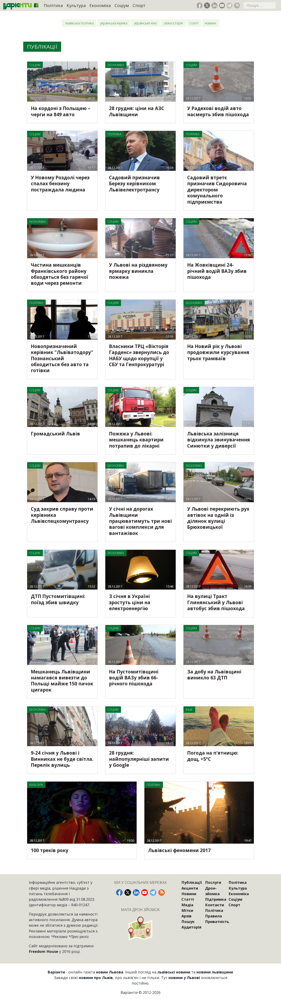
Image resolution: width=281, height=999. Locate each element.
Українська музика (113, 23)
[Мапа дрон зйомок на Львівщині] (140, 928)
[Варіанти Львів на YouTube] (222, 5)
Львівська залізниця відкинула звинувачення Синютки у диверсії (218, 439)
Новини (210, 23)
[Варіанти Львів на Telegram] (229, 5)
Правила (213, 915)
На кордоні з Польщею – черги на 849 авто (60, 111)
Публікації (191, 882)
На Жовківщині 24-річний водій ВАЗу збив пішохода (217, 271)
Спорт (139, 5)
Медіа (187, 904)
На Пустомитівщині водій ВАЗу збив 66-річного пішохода (133, 677)
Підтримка (215, 899)
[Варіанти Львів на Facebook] (200, 5)
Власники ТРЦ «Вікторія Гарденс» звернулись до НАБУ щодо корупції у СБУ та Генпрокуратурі (139, 355)
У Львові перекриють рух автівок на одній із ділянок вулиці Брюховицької (218, 518)
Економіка (100, 5)
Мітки (187, 910)
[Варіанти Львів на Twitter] (207, 5)
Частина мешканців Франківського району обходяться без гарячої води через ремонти (59, 274)
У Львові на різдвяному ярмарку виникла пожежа (138, 271)
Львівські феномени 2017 (179, 850)
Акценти (189, 888)
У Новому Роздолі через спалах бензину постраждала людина (60, 183)
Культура (76, 5)
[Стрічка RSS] (237, 5)
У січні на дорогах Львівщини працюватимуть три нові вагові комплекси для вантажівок (140, 521)
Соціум (122, 5)
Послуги (213, 882)
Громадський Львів (55, 433)
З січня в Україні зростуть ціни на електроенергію (129, 602)
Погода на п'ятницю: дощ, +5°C (212, 756)
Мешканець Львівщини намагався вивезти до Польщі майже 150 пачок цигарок (62, 680)
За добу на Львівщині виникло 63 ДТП (214, 674)
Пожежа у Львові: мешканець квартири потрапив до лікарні (136, 439)
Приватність (217, 921)
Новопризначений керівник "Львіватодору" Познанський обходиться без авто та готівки (62, 358)
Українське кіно (145, 23)
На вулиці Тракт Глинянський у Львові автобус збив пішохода (216, 602)
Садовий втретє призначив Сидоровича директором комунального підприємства (217, 189)
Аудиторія (191, 927)
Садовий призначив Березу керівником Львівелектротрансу (134, 183)
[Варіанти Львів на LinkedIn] (214, 5)
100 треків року (49, 850)
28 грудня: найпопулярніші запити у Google (139, 759)
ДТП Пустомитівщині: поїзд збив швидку (58, 599)
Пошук (188, 921)
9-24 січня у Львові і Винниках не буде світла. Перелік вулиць (62, 759)
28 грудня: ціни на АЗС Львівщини (136, 111)
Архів (186, 915)
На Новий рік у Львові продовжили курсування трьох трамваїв (218, 352)
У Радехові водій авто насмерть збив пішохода (218, 111)
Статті (194, 23)
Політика (53, 5)
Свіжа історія (173, 23)
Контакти (214, 904)
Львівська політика (79, 23)
